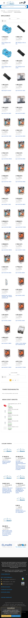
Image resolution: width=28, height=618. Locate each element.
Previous (1, 547)
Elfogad (4, 616)
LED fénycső (6, 604)
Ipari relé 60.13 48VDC (6, 343)
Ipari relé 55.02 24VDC (20, 136)
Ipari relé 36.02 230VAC (7, 158)
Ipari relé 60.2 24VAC (20, 320)
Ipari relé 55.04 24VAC (6, 272)
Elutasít (9, 616)
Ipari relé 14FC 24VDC (6, 113)
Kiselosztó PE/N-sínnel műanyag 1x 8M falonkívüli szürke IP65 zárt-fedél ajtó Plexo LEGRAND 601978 (7, 490)
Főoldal (3, 11)
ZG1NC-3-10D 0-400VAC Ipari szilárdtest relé (21, 344)
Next (26, 547)
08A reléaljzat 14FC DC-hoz (21, 43)
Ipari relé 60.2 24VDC (20, 295)
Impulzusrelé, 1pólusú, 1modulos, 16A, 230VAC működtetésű (7, 296)
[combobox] (16, 6)
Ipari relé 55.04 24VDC (20, 181)
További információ (16, 616)
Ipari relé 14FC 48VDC (20, 113)
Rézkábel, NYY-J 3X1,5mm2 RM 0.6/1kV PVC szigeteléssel (21, 511)
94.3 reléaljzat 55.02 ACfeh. (20, 67)
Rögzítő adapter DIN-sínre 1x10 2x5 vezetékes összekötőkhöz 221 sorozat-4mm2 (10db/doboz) (7, 533)
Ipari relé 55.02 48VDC (20, 204)
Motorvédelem (5, 605)
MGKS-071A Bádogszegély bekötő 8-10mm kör (6, 462)
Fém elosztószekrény (21, 605)
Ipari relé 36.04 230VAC (7, 250)
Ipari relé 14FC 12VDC (20, 90)
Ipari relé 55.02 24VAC (20, 158)
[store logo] (10, 3)
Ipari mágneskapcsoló (19, 604)
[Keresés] (25, 6)
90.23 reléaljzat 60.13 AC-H (6, 67)
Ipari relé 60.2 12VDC (6, 204)
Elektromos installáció (14, 11)
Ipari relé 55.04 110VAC (21, 227)
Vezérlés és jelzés (7, 12)
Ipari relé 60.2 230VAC (6, 320)
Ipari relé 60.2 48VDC (20, 272)
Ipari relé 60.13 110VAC (21, 367)
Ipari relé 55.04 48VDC (6, 227)
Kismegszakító (13, 605)
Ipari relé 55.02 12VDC (6, 136)
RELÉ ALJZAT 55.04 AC (6, 90)
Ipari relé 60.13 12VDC (20, 250)
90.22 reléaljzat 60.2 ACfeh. (6, 43)
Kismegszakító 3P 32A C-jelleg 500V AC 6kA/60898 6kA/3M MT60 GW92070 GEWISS (21, 490)
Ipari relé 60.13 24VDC (6, 367)
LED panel (12, 604)
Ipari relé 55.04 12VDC (6, 181)
